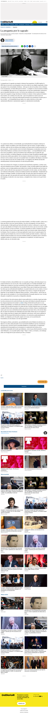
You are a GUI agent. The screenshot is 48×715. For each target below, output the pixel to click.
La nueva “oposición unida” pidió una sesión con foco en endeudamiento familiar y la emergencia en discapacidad (11, 589)
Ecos (2, 610)
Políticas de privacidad (24, 710)
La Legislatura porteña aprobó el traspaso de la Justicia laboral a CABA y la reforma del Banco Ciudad (11, 671)
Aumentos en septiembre (36, 1)
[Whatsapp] (22, 46)
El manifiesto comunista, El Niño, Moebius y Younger (35, 451)
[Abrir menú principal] (46, 21)
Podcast (32, 24)
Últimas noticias (4, 594)
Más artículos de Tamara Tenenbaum (9, 431)
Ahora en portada (5, 474)
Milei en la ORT (10, 1)
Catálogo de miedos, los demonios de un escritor (34, 530)
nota (22, 302)
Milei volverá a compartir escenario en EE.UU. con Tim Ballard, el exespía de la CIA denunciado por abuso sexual (36, 426)
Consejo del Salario (20, 1)
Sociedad (12, 24)
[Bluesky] (27, 46)
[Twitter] (30, 46)
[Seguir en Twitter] (33, 696)
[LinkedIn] (32, 46)
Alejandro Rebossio (4, 409)
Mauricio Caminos (28, 428)
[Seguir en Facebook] (35, 696)
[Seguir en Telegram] (36, 696)
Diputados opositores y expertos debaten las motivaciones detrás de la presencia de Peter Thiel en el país (11, 569)
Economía (7, 24)
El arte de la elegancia (6, 450)
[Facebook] (25, 46)
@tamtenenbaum (5, 433)
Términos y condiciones (24, 712)
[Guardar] (35, 46)
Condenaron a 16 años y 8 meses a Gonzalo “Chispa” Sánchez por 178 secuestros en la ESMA (35, 550)
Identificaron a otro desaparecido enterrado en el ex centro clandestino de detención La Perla (11, 550)
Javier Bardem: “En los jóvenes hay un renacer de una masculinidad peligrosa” (36, 407)
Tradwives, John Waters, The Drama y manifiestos (10, 469)
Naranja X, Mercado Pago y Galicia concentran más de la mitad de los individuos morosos (12, 407)
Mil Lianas (27, 24)
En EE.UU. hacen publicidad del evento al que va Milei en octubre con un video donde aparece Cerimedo (12, 511)
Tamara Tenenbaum (9, 39)
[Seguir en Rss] (41, 696)
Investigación (21, 24)
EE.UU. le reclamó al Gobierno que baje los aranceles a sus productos (35, 670)
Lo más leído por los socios (7, 390)
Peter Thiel (16, 1)
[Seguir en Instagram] (38, 696)
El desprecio (27, 588)
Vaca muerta (41, 1)
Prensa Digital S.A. (24, 708)
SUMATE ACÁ (21, 703)
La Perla (28, 1)
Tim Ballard (25, 1)
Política (2, 24)
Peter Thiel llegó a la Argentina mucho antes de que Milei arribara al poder (35, 568)
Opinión (16, 24)
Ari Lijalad (31, 1)
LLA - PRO (45, 1)
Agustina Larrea (27, 532)
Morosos (13, 1)
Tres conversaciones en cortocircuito (33, 469)
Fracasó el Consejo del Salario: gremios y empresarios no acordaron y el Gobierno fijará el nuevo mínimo (12, 426)
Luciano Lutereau (28, 589)
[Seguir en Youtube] (40, 696)
